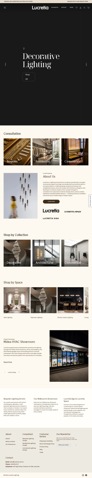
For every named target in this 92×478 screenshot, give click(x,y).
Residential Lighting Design (29, 444)
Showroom (54, 7)
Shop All (27, 76)
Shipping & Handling (46, 441)
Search (8, 438)
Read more (8, 362)
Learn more (51, 201)
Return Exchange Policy (47, 444)
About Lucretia (10, 441)
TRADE (71, 7)
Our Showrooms (10, 444)
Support (63, 7)
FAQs (41, 449)
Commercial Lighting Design (29, 449)
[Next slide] (19, 372)
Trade (41, 452)
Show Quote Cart (90, 201)
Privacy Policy (44, 446)
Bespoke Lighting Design (28, 439)
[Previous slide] (5, 372)
